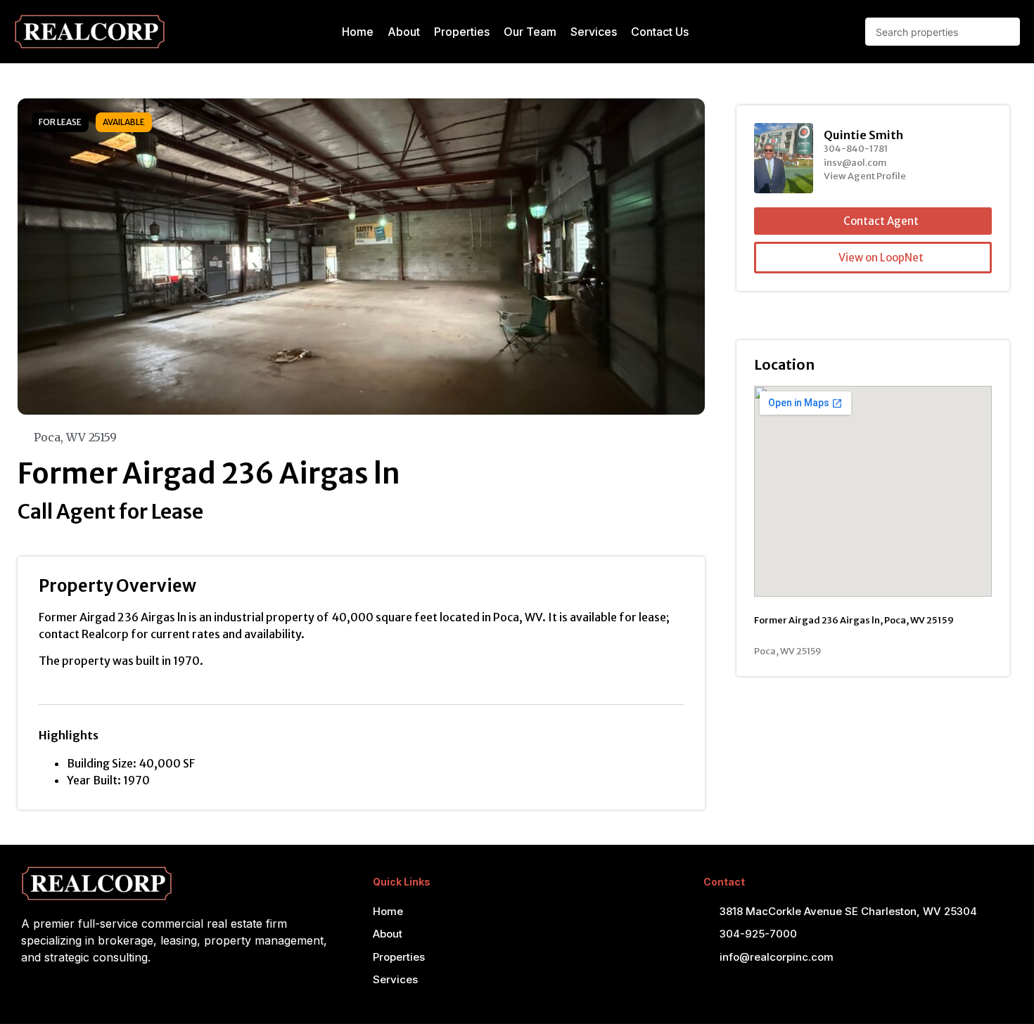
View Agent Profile (865, 176)
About (404, 32)
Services (593, 32)
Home (358, 32)
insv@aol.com (855, 163)
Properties (462, 32)
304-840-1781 (856, 149)
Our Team (530, 32)
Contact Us (660, 32)
